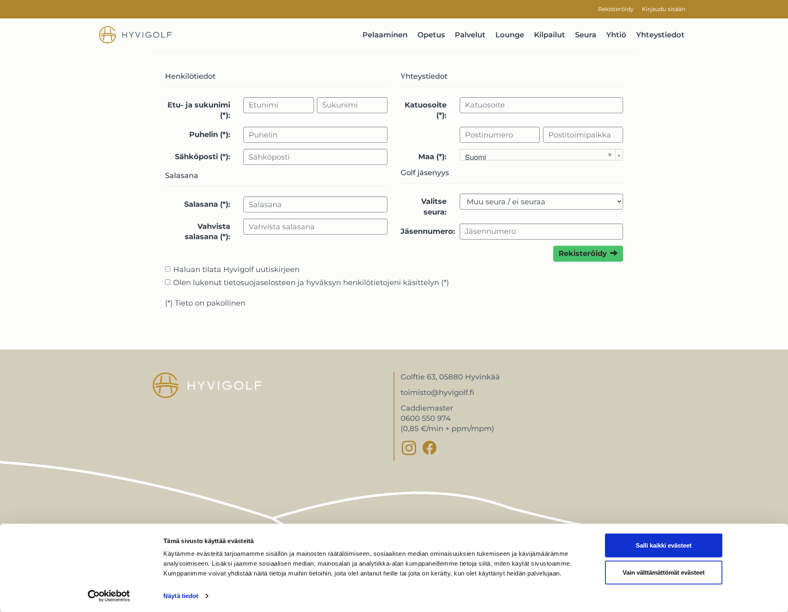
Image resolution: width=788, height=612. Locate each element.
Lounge (509, 34)
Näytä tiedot (180, 595)
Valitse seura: (434, 206)
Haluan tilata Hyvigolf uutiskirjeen (236, 269)
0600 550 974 (426, 418)
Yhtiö (616, 34)
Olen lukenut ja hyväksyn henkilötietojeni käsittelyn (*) (311, 282)
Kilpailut (549, 34)
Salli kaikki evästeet (664, 545)
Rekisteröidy (616, 9)
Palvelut (470, 34)
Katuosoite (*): (426, 110)
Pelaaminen (385, 34)
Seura (585, 34)
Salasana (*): (207, 204)
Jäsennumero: (427, 231)
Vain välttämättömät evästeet (664, 572)
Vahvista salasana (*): (207, 231)
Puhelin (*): (209, 134)
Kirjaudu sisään (663, 9)
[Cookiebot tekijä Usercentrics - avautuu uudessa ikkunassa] (109, 596)
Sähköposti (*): (202, 156)
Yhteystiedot (660, 34)
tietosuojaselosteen (260, 282)
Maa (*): (432, 156)
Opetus (431, 34)
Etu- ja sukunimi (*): (198, 110)
